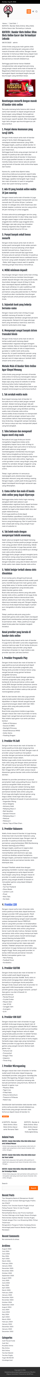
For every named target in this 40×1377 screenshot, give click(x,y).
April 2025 (6, 1288)
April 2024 (6, 1317)
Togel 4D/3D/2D (8, 1358)
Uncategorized (7, 1360)
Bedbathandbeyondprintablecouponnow (17, 1372)
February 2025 (7, 1293)
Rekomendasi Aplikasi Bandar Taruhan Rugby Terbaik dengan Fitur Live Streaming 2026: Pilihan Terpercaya (20, 1220)
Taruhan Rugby (7, 1355)
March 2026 (6, 1261)
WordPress (30, 1374)
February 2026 (7, 1263)
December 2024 (7, 1297)
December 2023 (7, 1327)
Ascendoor (14, 1374)
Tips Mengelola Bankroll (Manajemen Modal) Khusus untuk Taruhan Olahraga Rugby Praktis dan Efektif (19, 1200)
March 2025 (6, 1290)
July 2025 (5, 1280)
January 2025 (7, 1295)
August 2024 (6, 1307)
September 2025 (8, 1276)
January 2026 (7, 1266)
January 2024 (7, 1324)
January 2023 (7, 1329)
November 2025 (7, 1271)
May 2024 (5, 1314)
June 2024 (6, 1312)
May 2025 (5, 1285)
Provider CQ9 (11, 904)
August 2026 (6, 1249)
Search (4, 1183)
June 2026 (6, 1254)
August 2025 (6, 1278)
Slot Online (6, 1350)
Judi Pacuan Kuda (8, 1341)
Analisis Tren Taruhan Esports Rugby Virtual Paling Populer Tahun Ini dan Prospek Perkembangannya (18, 1208)
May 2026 (5, 1256)
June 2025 (6, 1283)
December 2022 (7, 1331)
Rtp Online (6, 1348)
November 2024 (7, 1300)
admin (15, 43)
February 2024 (7, 1322)
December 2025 (7, 1268)
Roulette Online (7, 1346)
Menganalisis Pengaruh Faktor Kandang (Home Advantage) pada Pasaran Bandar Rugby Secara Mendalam (19, 1227)
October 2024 (7, 1302)
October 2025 (7, 1273)
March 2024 (6, 1319)
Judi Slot (5, 1116)
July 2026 (5, 1251)
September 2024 (8, 1305)
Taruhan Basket (7, 1353)
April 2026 (6, 1259)
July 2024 (5, 1310)
